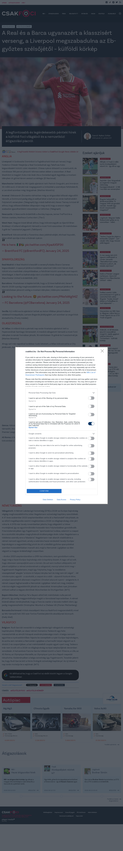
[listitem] (61, 393)
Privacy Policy (75, 499)
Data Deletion (48, 499)
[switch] (91, 398)
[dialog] (61, 425)
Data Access (61, 499)
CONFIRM (44, 491)
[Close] (103, 351)
